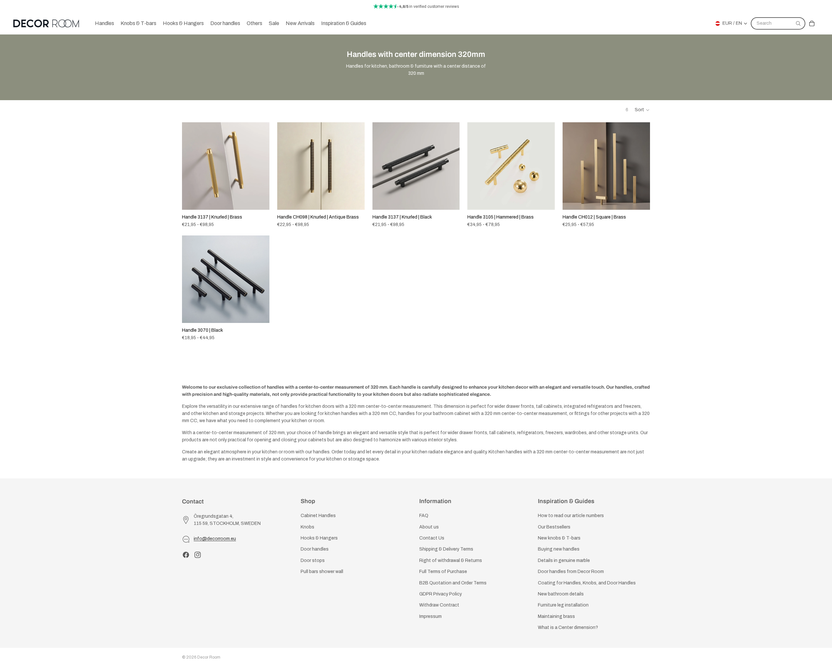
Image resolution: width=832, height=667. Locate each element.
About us (429, 527)
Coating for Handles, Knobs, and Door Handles (587, 582)
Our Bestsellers (554, 527)
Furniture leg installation (563, 605)
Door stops (313, 560)
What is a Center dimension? (568, 627)
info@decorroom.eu (215, 539)
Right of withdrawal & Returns (450, 560)
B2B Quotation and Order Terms (453, 582)
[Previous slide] (192, 166)
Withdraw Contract (439, 605)
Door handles (315, 549)
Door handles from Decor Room (571, 571)
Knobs (307, 527)
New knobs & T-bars (559, 538)
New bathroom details (561, 594)
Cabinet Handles (318, 516)
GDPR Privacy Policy (440, 594)
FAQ (423, 516)
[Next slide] (259, 166)
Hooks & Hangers (319, 538)
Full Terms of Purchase (443, 571)
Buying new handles (558, 549)
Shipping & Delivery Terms (446, 549)
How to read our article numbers (571, 516)
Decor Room (208, 657)
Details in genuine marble (564, 560)
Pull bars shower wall (322, 571)
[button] (642, 110)
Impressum (430, 616)
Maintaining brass (556, 616)
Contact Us (431, 538)
